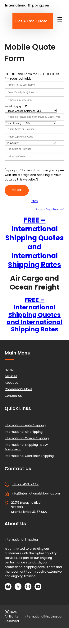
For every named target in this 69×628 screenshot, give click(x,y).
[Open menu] (60, 20)
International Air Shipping (24, 432)
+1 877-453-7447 (25, 484)
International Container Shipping (29, 456)
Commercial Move (18, 389)
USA (44, 512)
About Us (11, 382)
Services (11, 376)
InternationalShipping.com (27, 5)
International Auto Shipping (25, 425)
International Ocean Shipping (27, 438)
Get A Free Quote (31, 21)
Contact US (13, 395)
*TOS (34, 201)
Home (9, 369)
